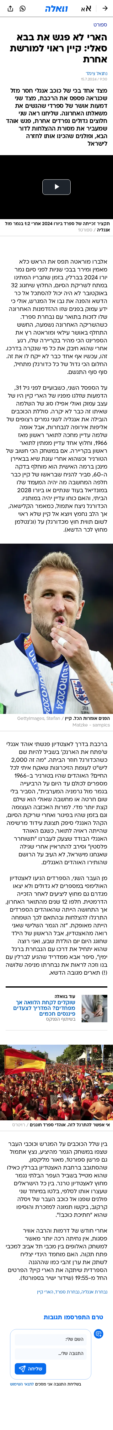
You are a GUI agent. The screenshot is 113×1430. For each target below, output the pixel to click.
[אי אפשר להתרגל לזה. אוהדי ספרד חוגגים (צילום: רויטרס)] (56, 1088)
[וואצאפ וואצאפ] (22, 8)
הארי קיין (45, 1292)
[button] (86, 8)
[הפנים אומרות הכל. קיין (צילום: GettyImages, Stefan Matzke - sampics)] (56, 637)
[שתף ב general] (10, 8)
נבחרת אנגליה (94, 1292)
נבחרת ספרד (67, 1292)
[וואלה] (56, 8)
